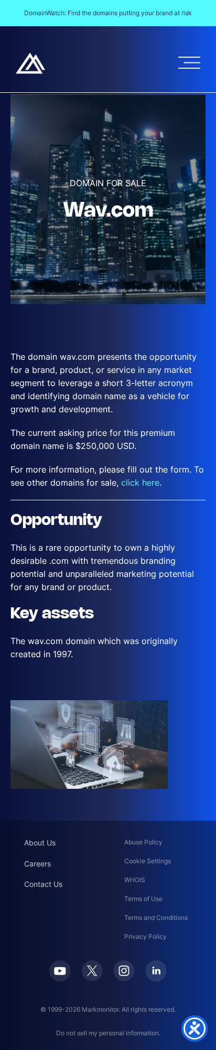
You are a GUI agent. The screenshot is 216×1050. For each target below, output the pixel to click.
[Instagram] (124, 970)
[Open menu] (189, 63)
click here (140, 482)
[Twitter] (92, 970)
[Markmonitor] (30, 63)
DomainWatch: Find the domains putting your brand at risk (108, 13)
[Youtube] (60, 971)
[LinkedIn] (156, 971)
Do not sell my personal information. (108, 1033)
